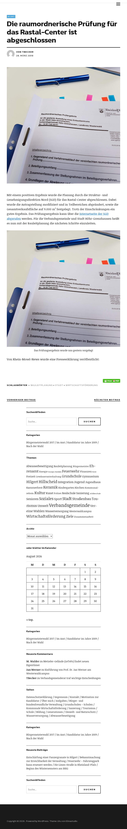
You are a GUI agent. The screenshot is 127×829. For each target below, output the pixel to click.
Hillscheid (48, 481)
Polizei (57, 493)
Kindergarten (66, 487)
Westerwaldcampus (80, 511)
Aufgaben (61, 700)
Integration (66, 482)
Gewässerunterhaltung (48, 476)
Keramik (50, 487)
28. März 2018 (24, 55)
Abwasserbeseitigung (39, 466)
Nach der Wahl (35, 446)
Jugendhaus (93, 482)
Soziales (46, 498)
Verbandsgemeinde (69, 505)
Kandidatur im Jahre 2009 (82, 442)
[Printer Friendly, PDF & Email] (111, 380)
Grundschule (71, 476)
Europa (51, 471)
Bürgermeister (81, 466)
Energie (43, 471)
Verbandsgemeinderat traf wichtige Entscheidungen (71, 678)
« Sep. (30, 619)
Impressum (61, 697)
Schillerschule (95, 493)
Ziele (69, 516)
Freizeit (30, 476)
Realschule (69, 493)
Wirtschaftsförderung (82, 385)
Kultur (39, 492)
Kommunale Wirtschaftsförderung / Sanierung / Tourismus (60, 708)
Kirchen (79, 487)
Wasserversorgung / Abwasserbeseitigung (50, 715)
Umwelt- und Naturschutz (80, 712)
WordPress (43, 821)
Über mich (48, 700)
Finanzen (86, 471)
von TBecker (25, 52)
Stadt (59, 385)
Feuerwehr (70, 471)
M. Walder (32, 661)
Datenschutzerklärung (39, 697)
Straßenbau (81, 498)
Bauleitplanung (42, 385)
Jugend (79, 482)
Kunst (49, 493)
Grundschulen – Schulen (79, 704)
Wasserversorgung (57, 511)
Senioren (32, 499)
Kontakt (74, 697)
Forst (94, 471)
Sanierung (82, 493)
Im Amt (11, 16)
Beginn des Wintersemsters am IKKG (47, 768)
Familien (58, 472)
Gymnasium (90, 476)
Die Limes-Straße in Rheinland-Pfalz (75, 764)
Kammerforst (34, 487)
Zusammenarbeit (83, 516)
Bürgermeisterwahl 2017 (40, 442)
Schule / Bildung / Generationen (44, 712)
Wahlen (39, 511)
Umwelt (43, 506)
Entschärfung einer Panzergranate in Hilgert (52, 757)
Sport (58, 499)
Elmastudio (71, 821)
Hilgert (32, 481)
